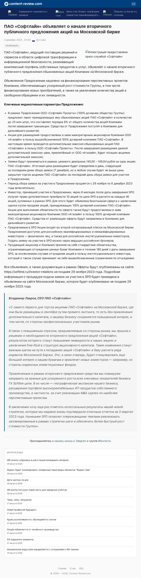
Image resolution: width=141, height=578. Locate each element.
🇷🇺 (33, 40)
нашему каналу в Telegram (70, 440)
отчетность (12, 45)
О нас (73, 568)
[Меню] (133, 4)
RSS (81, 568)
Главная (62, 568)
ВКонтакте (104, 440)
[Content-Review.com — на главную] (23, 4)
